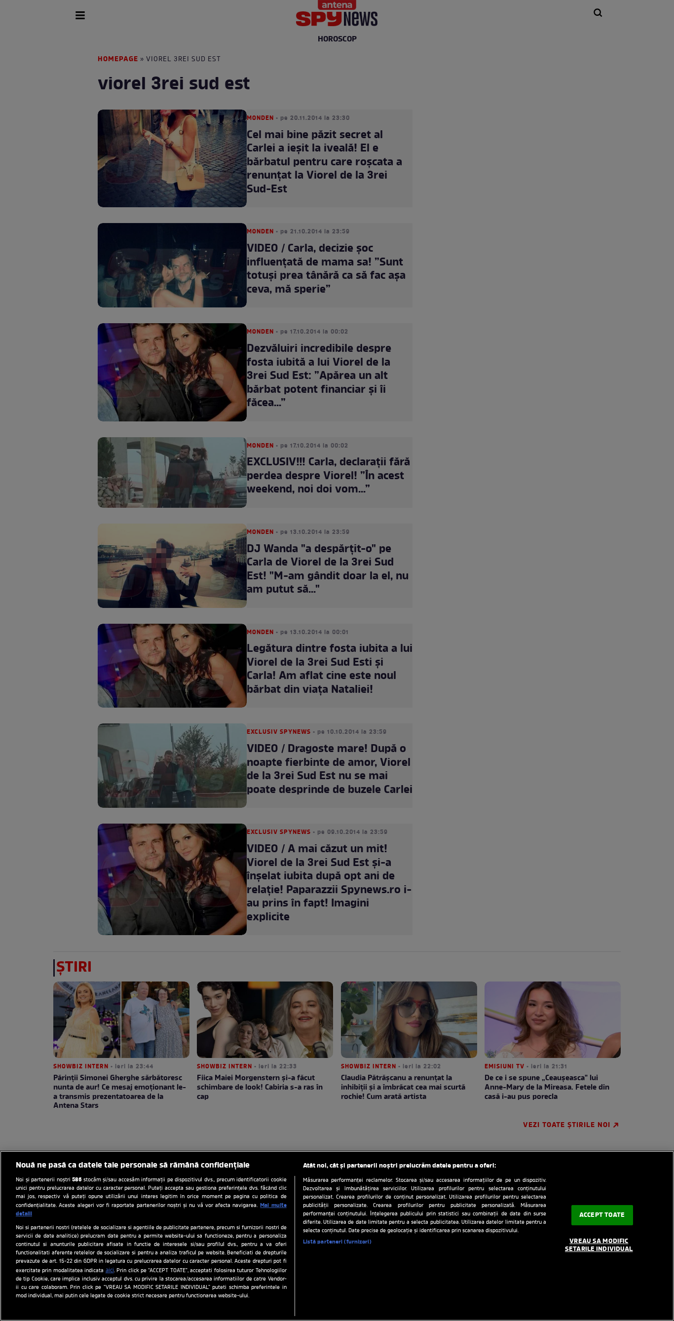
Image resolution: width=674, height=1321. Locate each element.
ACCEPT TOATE (602, 1215)
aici (110, 1271)
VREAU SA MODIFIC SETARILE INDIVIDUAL (599, 1245)
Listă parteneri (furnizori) (337, 1242)
